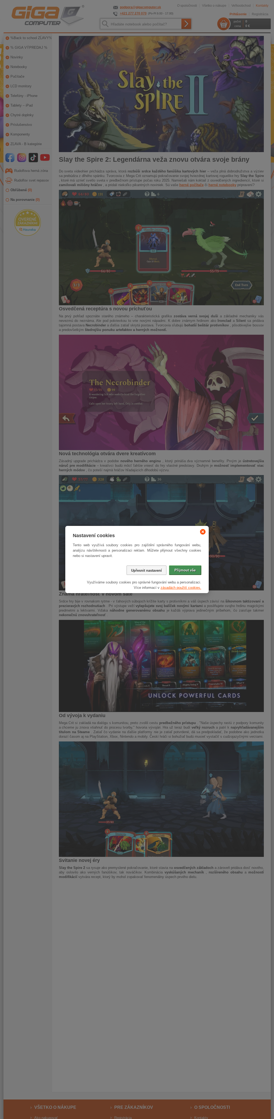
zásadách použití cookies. (181, 588)
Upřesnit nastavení (146, 570)
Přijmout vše (185, 570)
